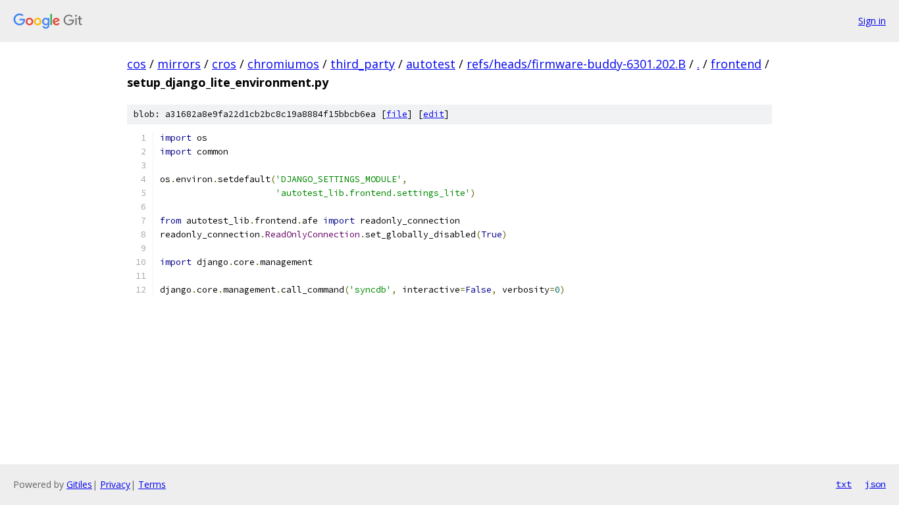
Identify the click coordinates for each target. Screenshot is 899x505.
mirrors (179, 64)
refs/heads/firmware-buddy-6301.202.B (576, 64)
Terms (152, 484)
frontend (736, 64)
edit (433, 114)
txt (844, 484)
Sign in (872, 20)
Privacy (115, 484)
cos (136, 64)
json (875, 484)
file (396, 114)
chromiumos (283, 64)
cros (224, 64)
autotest (430, 64)
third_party (362, 64)
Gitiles (79, 484)
